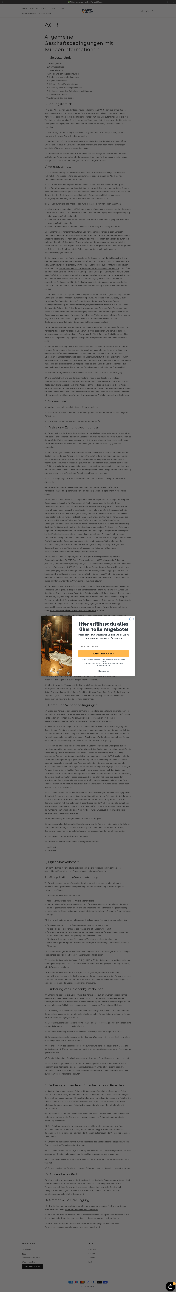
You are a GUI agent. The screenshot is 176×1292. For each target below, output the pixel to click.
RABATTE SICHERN (103, 653)
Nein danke (103, 670)
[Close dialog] (132, 619)
